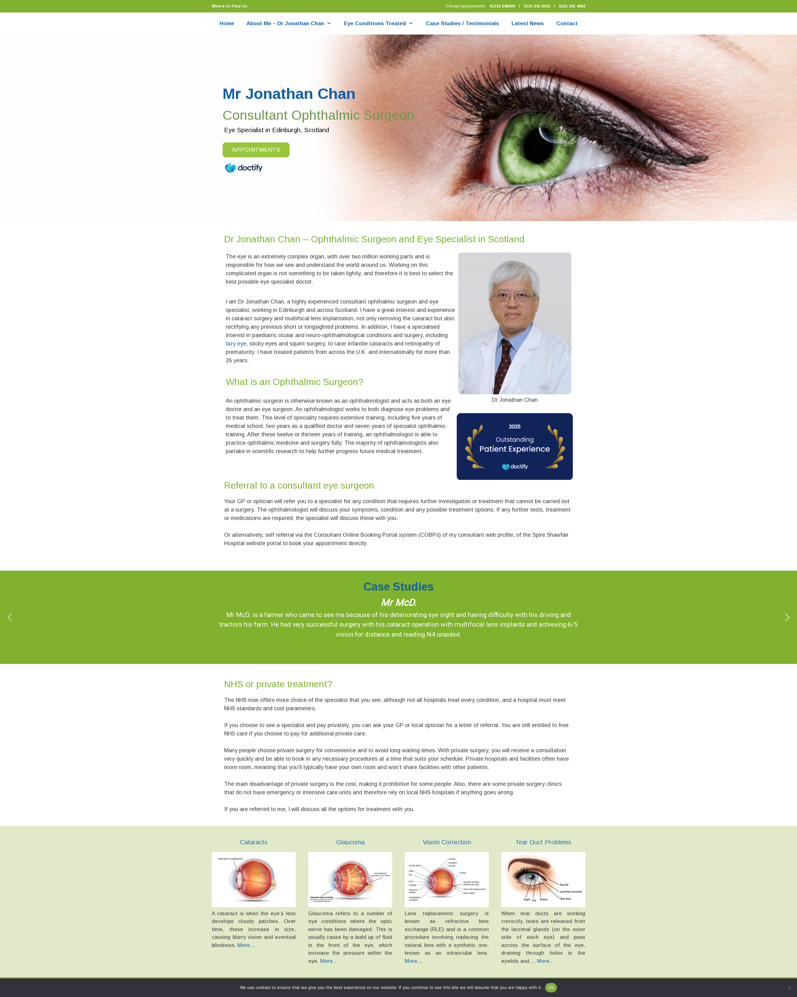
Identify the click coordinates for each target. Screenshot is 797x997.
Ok (551, 987)
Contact (567, 23)
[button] (10, 617)
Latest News (528, 23)
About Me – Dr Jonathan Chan (285, 23)
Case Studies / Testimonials (462, 23)
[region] (398, 128)
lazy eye (236, 344)
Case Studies (399, 586)
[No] (789, 988)
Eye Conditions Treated (375, 23)
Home (226, 23)
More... (246, 945)
